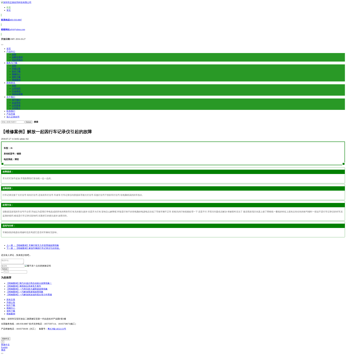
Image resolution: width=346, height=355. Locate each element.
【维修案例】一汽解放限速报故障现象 (24, 292)
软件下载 (10, 305)
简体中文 (5, 339)
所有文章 (10, 299)
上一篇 (32, 245)
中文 (8, 7)
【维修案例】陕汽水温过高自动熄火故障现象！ (29, 283)
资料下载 (10, 311)
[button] (10, 51)
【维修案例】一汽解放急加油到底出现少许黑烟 (29, 294)
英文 (8, 10)
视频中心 (10, 308)
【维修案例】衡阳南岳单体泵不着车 (23, 286)
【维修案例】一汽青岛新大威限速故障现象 (27, 289)
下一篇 (33, 248)
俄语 (3, 350)
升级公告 (10, 302)
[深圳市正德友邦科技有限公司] (16, 2)
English (4, 347)
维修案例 (10, 314)
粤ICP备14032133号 (57, 329)
